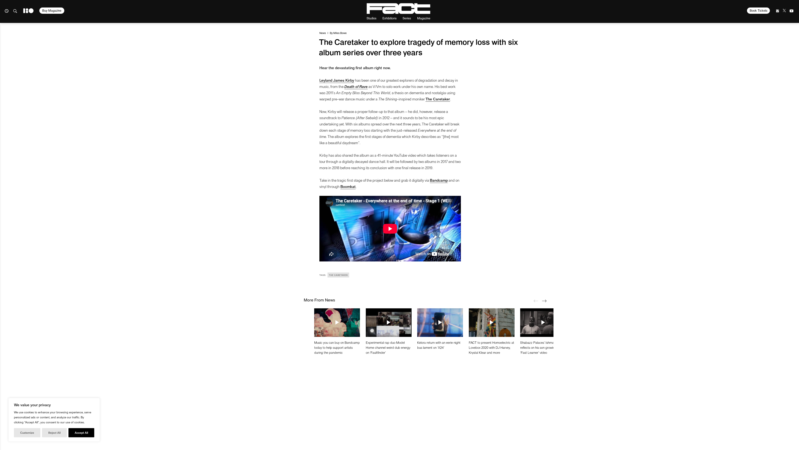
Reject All (54, 432)
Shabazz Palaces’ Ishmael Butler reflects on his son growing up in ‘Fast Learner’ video (542, 347)
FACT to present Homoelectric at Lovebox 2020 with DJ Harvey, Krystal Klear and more (491, 347)
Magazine (423, 18)
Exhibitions (389, 18)
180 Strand (28, 10)
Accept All (81, 432)
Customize (27, 432)
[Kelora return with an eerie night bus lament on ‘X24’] (440, 322)
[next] (544, 301)
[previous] (536, 301)
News (322, 32)
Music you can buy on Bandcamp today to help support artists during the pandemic (337, 347)
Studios (371, 18)
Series (407, 18)
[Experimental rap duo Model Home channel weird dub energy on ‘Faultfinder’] (389, 322)
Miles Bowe (340, 32)
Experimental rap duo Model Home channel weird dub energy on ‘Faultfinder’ (388, 347)
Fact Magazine (398, 8)
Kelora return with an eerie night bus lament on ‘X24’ (438, 344)
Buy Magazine (51, 10)
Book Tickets (758, 10)
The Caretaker (338, 275)
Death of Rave (356, 86)
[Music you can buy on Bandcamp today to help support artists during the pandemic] (337, 322)
